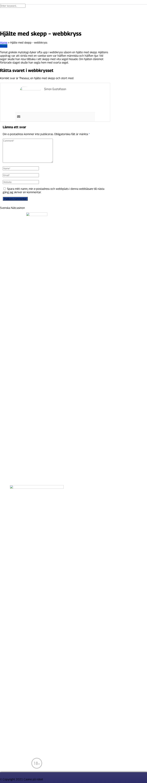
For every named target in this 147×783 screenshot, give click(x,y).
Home (3, 42)
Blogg (3, 46)
